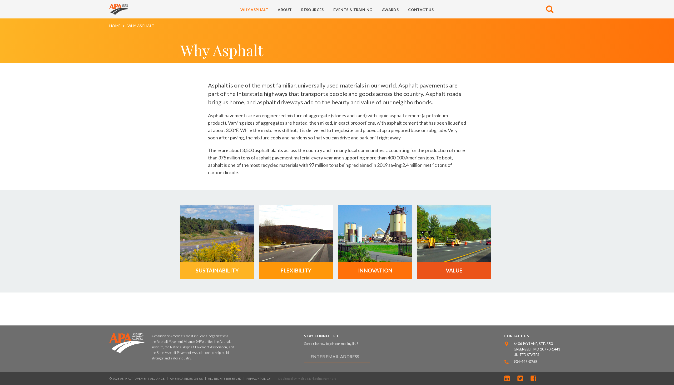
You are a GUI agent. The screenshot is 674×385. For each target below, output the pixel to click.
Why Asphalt (254, 9)
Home (115, 26)
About (285, 9)
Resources (312, 9)
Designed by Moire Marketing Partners (307, 378)
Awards (390, 9)
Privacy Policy (258, 378)
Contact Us (421, 9)
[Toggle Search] (549, 9)
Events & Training (353, 9)
